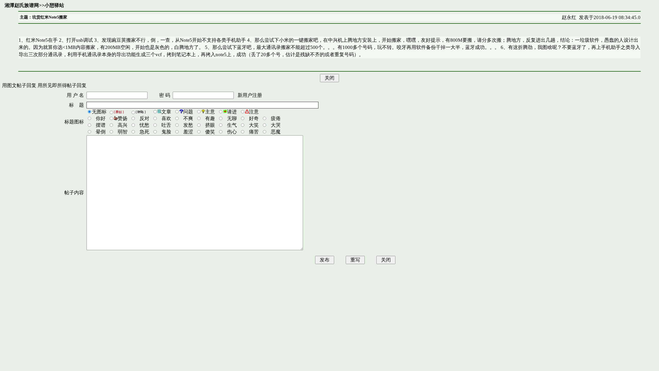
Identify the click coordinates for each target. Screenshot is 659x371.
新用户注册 (250, 95)
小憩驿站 (54, 5)
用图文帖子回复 (19, 85)
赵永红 (569, 17)
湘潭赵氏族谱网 (22, 5)
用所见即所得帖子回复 (62, 85)
